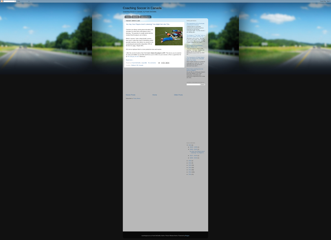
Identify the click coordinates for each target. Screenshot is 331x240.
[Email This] (162, 63)
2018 (190, 160)
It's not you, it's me (133, 56)
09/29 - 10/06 (194, 147)
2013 (190, 169)
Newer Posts (130, 95)
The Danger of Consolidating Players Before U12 (194, 46)
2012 (190, 172)
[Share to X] (165, 63)
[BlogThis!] (163, 63)
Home (128, 17)
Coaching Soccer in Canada (142, 8)
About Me (135, 17)
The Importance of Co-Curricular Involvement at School (195, 24)
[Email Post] (159, 62)
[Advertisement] (154, 80)
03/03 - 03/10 (194, 149)
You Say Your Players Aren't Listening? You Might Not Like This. (148, 24)
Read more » (129, 60)
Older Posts (178, 95)
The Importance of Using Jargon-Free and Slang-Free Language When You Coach (196, 59)
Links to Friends (145, 17)
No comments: (152, 62)
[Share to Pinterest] (168, 63)
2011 (190, 174)
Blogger (187, 235)
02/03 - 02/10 (194, 158)
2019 (190, 145)
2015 (190, 165)
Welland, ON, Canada (137, 65)
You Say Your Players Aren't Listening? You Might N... (197, 152)
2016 (190, 163)
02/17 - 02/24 (194, 155)
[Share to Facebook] (167, 63)
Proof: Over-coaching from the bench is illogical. (195, 69)
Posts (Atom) (136, 98)
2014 (190, 167)
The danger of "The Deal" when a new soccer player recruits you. (196, 36)
